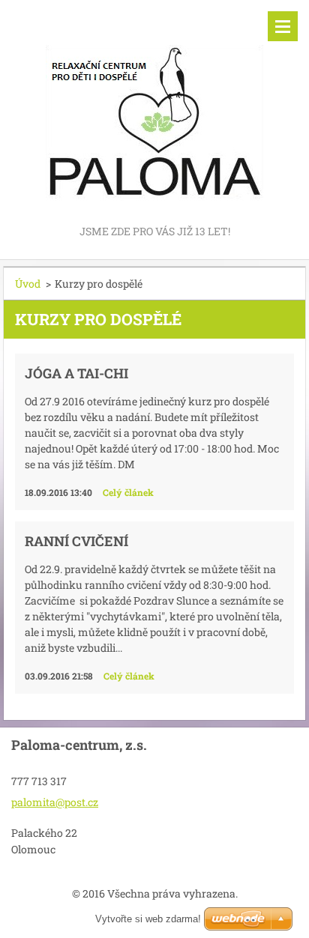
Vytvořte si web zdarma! (148, 919)
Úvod (27, 283)
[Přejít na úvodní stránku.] (154, 111)
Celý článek (128, 492)
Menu (283, 26)
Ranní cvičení (76, 541)
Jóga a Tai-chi (76, 373)
